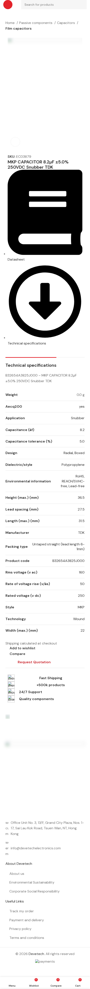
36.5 (81, 497)
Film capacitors (18, 28)
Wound (79, 619)
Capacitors (66, 22)
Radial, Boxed (74, 453)
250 (81, 595)
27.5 (81, 509)
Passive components (36, 22)
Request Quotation (34, 662)
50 (82, 584)
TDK (81, 532)
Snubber (78, 418)
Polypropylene (73, 464)
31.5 (82, 521)
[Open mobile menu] (8, 4)
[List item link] (45, 848)
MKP (81, 607)
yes (82, 406)
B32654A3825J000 (68, 560)
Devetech (36, 954)
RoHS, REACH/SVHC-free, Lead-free (73, 481)
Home (10, 22)
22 (83, 630)
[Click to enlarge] (15, 141)
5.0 (82, 441)
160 (82, 572)
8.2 (82, 429)
